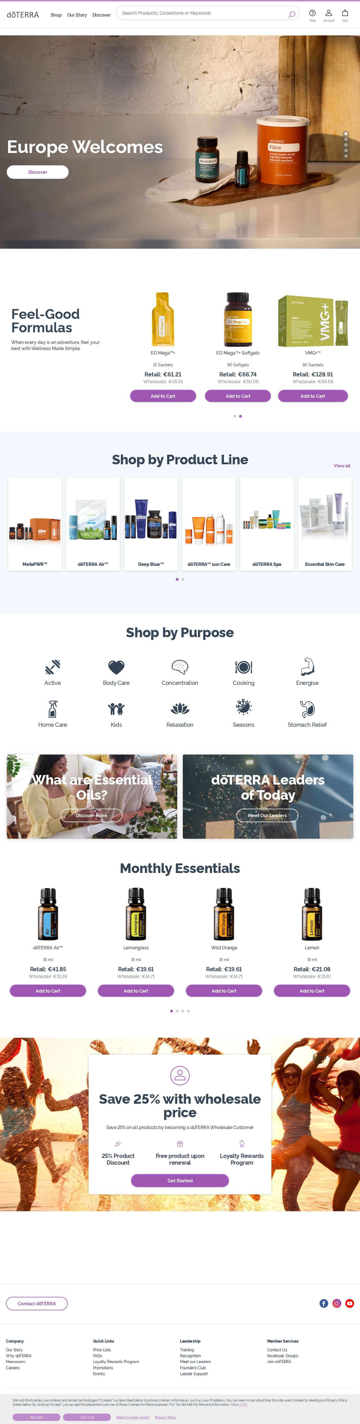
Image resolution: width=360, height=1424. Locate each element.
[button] (346, 133)
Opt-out (87, 1417)
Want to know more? (133, 1418)
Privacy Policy (166, 1418)
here (243, 1405)
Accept (36, 1417)
